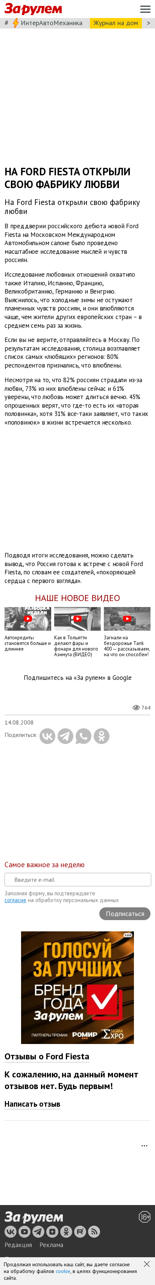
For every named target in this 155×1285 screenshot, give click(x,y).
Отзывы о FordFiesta (47, 1056)
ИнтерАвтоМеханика (51, 22)
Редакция (18, 1245)
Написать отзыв (33, 1104)
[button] (147, 1264)
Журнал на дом (116, 22)
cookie (63, 1271)
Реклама (51, 1245)
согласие (15, 900)
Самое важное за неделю (45, 864)
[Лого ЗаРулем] (33, 9)
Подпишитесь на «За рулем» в (78, 677)
